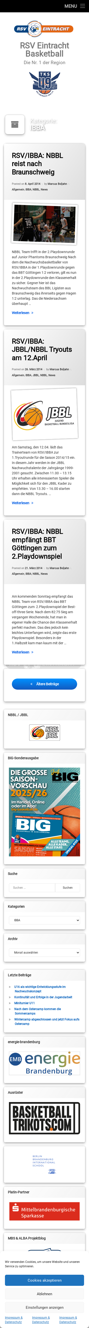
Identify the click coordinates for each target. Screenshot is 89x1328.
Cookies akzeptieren (45, 1280)
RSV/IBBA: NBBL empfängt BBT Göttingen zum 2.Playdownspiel (37, 543)
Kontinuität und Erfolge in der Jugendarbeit (43, 997)
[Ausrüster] (44, 1118)
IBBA (28, 189)
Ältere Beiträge (47, 684)
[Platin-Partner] (44, 1211)
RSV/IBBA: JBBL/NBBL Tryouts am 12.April (42, 349)
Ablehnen (44, 1294)
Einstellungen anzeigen (45, 1307)
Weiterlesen (20, 313)
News (44, 189)
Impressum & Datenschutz (13, 1320)
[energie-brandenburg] (44, 1063)
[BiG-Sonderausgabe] (44, 812)
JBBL (36, 375)
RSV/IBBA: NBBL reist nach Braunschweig (37, 163)
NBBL (36, 189)
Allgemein (18, 189)
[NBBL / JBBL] (44, 732)
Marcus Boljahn (57, 183)
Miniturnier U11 (24, 1003)
